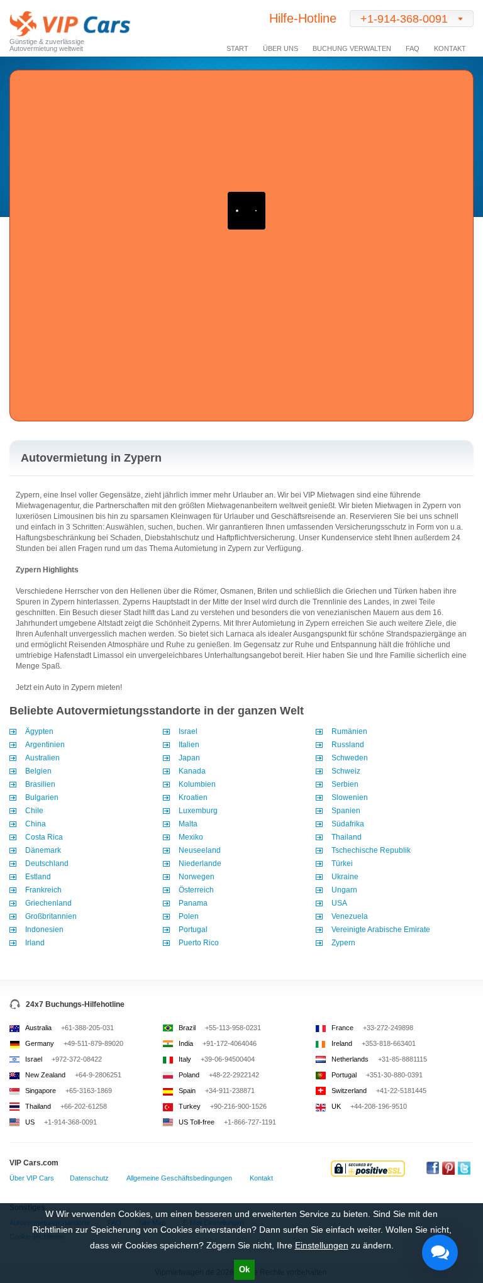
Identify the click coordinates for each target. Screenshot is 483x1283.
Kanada (192, 771)
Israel (188, 731)
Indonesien (44, 929)
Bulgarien (41, 797)
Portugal (193, 929)
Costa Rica (44, 837)
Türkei (342, 863)
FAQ (412, 48)
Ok (244, 1269)
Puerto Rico (199, 942)
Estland (38, 876)
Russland (347, 744)
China (35, 823)
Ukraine (344, 876)
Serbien (344, 784)
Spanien (345, 810)
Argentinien (45, 744)
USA (339, 903)
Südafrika (347, 823)
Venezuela (349, 916)
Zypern (343, 942)
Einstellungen (321, 1245)
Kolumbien (197, 784)
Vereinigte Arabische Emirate (380, 929)
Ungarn (344, 890)
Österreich (196, 890)
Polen (189, 916)
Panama (193, 903)
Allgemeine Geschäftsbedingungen (179, 1178)
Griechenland (48, 903)
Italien (189, 744)
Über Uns (280, 48)
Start (237, 48)
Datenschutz (89, 1178)
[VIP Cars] (69, 25)
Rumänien (349, 731)
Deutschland (47, 863)
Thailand (346, 837)
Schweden (349, 757)
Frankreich (43, 890)
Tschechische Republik (371, 850)
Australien (42, 757)
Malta (188, 823)
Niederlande (200, 863)
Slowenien (349, 797)
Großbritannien (51, 916)
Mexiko (191, 837)
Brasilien (40, 784)
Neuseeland (200, 850)
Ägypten (39, 731)
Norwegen (196, 876)
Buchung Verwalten (352, 48)
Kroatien (193, 797)
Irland (35, 942)
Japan (189, 757)
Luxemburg (198, 810)
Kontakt (450, 48)
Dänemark (43, 850)
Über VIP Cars (31, 1178)
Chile (34, 810)
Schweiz (345, 771)
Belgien (38, 771)
